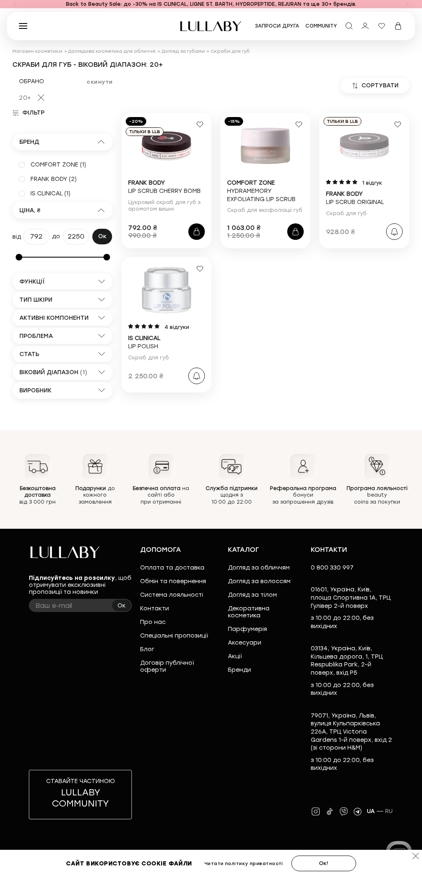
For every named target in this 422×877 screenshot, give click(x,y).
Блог (147, 649)
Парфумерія (247, 629)
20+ (25, 97)
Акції (234, 656)
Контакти (154, 608)
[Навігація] (15, 4)
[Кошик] (398, 26)
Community (321, 26)
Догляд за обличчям (259, 567)
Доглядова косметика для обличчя (111, 51)
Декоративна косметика (249, 612)
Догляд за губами (183, 51)
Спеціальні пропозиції (174, 635)
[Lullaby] (211, 26)
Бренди (239, 669)
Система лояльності (171, 594)
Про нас (153, 622)
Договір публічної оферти (167, 666)
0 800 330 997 (332, 567)
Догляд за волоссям (259, 581)
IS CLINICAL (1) (50, 193)
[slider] (19, 257)
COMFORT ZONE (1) (58, 164)
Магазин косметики (37, 51)
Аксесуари (244, 642)
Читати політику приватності (243, 863)
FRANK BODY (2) (53, 179)
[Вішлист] (381, 26)
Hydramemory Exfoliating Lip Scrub (261, 190)
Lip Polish (144, 342)
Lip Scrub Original (355, 198)
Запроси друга (277, 26)
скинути (100, 81)
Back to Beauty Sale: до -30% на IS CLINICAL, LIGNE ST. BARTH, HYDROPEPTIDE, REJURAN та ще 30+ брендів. (211, 4)
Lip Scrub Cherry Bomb (164, 187)
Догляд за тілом (252, 594)
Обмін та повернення (173, 581)
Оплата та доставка (172, 567)
